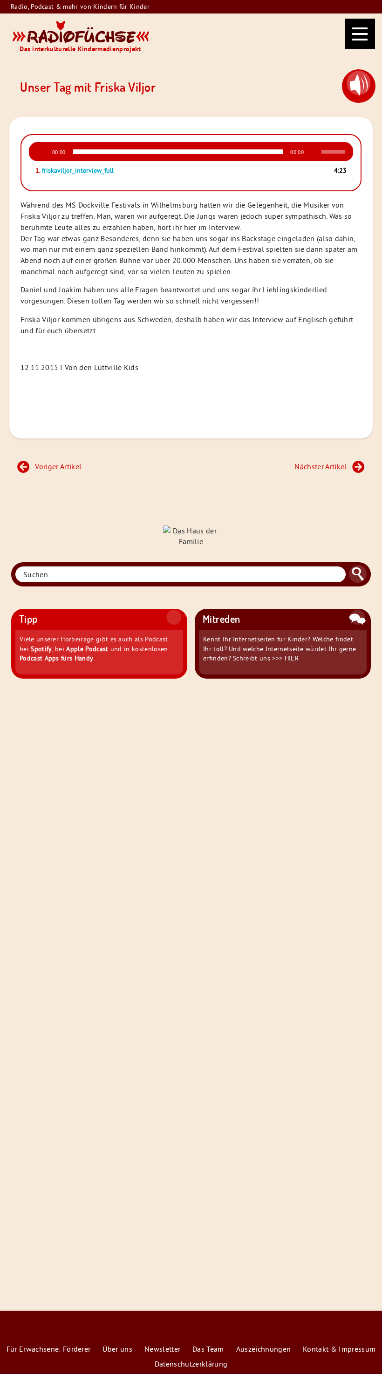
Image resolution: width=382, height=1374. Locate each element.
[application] (191, 151)
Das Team (208, 1349)
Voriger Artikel (58, 466)
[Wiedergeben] (42, 151)
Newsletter (162, 1349)
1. (74, 170)
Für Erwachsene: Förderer (49, 1349)
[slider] (334, 150)
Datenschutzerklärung (191, 1363)
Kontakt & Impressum (339, 1349)
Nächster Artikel (320, 466)
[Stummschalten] (314, 151)
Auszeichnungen (263, 1349)
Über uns (117, 1349)
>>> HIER (285, 658)
